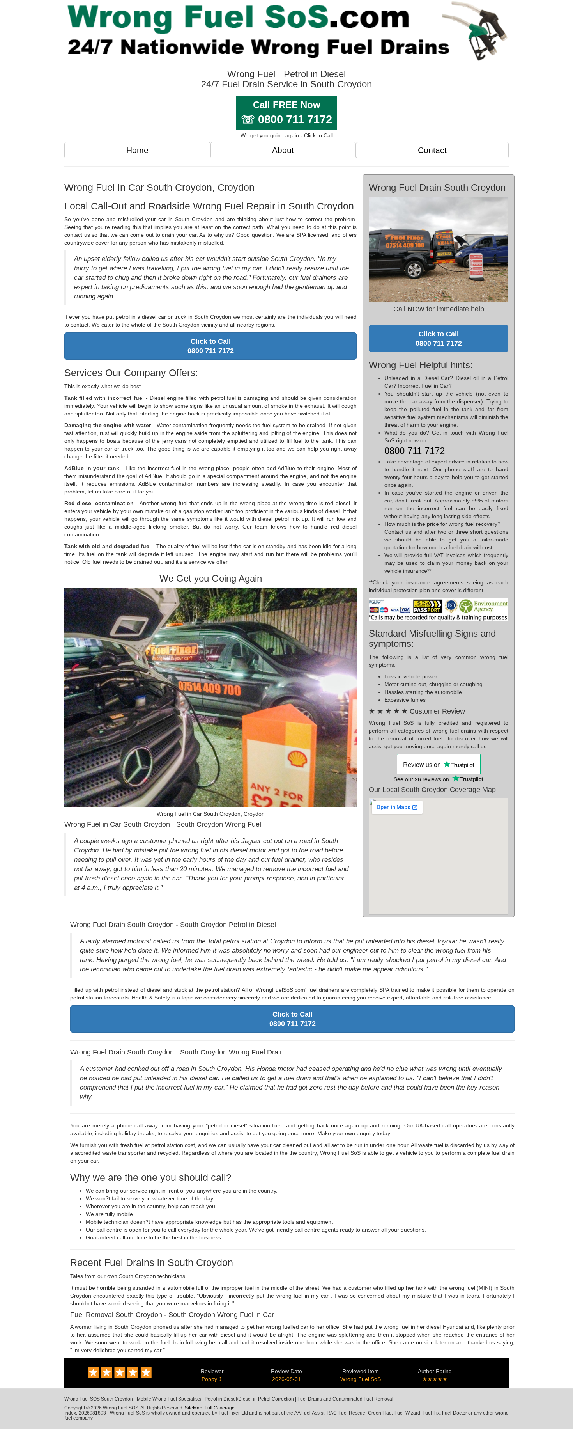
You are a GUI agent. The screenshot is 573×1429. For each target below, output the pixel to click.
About (283, 150)
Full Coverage (220, 1408)
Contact (432, 150)
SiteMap (193, 1408)
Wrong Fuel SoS (360, 1379)
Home (137, 150)
